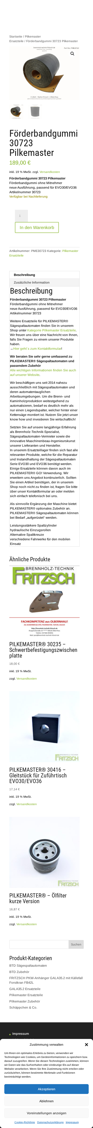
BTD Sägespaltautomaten (28, 965)
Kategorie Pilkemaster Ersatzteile (51, 330)
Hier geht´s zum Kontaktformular (37, 348)
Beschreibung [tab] (24, 275)
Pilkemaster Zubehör (24, 1001)
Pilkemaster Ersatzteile (26, 995)
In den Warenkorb (37, 227)
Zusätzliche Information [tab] (32, 282)
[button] (86, 1044)
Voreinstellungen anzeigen (46, 1113)
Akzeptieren (46, 1089)
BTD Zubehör (19, 972)
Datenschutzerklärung (50, 1122)
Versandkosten (50, 172)
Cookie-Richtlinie (24, 1122)
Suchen (76, 944)
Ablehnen (46, 1101)
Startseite (15, 36)
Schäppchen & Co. (23, 1007)
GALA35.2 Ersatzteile (24, 989)
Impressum (72, 1122)
